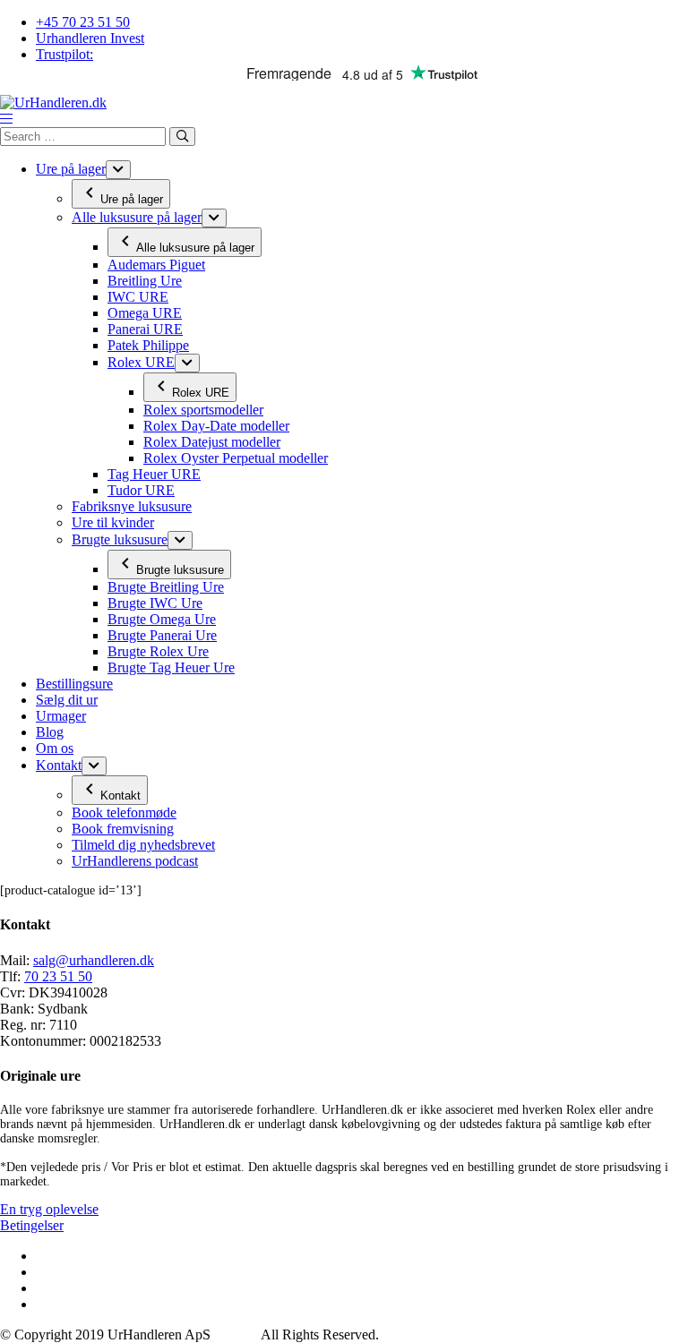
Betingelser (32, 1225)
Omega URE (145, 313)
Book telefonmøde (124, 812)
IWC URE (138, 296)
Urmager (61, 715)
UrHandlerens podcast (135, 860)
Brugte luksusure (120, 539)
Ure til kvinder (113, 522)
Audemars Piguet (156, 264)
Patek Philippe (148, 345)
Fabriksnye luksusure (132, 506)
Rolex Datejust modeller (211, 441)
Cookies (237, 1334)
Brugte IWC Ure (155, 603)
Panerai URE (145, 329)
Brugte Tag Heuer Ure (171, 667)
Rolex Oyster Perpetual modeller (235, 458)
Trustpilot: (64, 54)
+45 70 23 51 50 (83, 22)
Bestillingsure (74, 683)
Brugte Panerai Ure (162, 635)
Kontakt (59, 765)
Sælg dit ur (67, 699)
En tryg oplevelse (49, 1209)
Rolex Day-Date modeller (216, 425)
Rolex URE (141, 362)
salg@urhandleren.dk (93, 960)
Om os (54, 748)
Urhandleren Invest (90, 38)
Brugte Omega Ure (162, 619)
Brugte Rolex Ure (158, 651)
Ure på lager (71, 168)
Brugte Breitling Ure (166, 587)
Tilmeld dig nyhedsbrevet (143, 844)
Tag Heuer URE (154, 474)
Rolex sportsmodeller (203, 409)
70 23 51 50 (58, 976)
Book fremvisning (123, 828)
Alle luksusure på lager (137, 217)
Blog (50, 732)
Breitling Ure (145, 280)
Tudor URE (141, 490)
